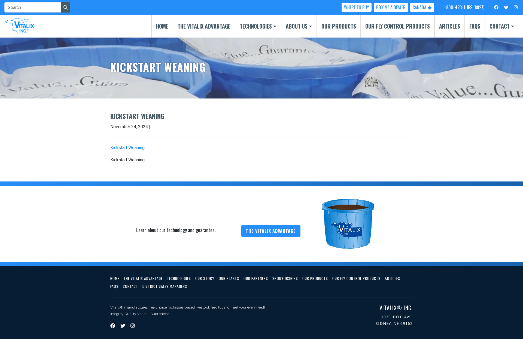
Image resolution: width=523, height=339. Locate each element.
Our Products (338, 26)
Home (162, 26)
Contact (499, 26)
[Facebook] (496, 7)
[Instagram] (516, 7)
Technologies (256, 26)
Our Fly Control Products (397, 26)
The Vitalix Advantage (204, 26)
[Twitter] (506, 7)
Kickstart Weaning (127, 147)
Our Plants (229, 278)
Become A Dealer (391, 7)
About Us (297, 26)
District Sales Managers (164, 286)
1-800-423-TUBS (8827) (463, 7)
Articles (449, 26)
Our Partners (256, 278)
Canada (420, 7)
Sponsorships (285, 278)
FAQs (474, 26)
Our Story (204, 278)
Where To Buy (356, 7)
